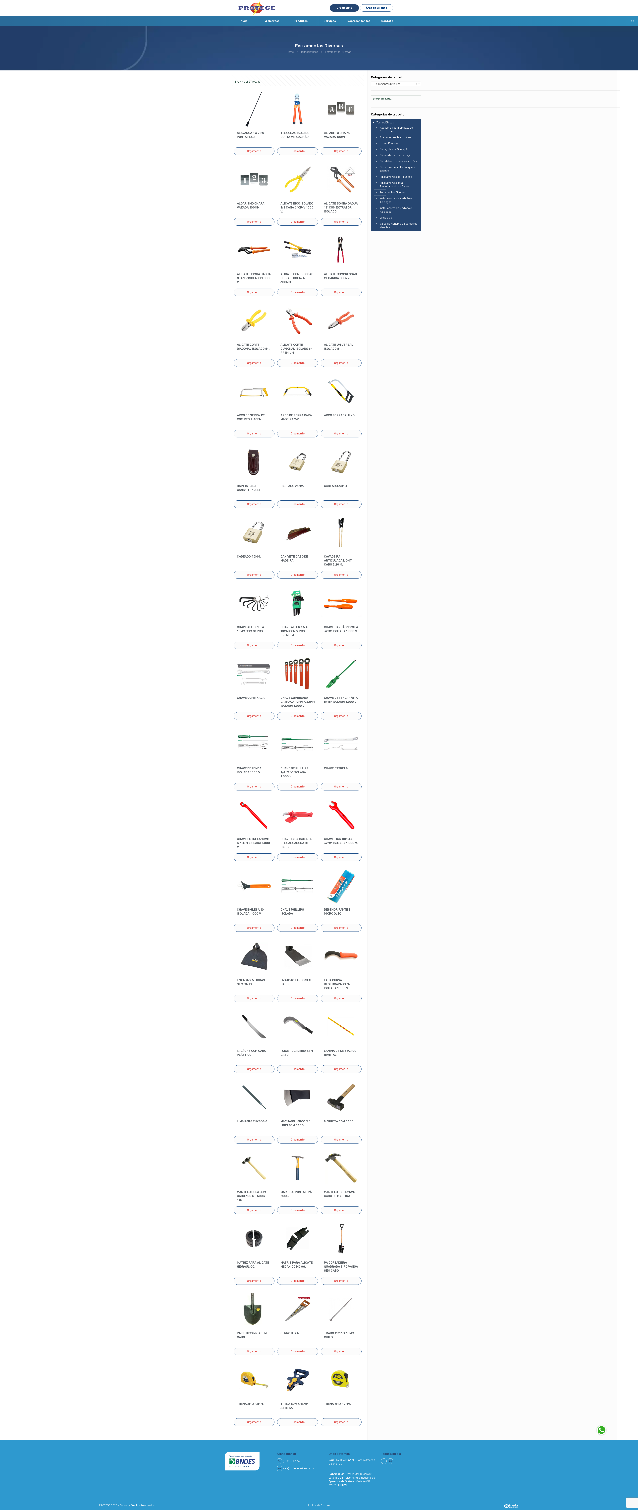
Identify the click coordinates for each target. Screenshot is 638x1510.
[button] (601, 1430)
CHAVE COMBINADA (251, 698)
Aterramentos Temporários (395, 137)
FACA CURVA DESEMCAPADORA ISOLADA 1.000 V (337, 984)
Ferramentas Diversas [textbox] (395, 84)
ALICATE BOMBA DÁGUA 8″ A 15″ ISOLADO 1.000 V (254, 278)
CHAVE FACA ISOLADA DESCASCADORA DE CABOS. (296, 843)
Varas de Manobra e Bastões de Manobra (398, 225)
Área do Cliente (376, 7)
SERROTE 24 (289, 1333)
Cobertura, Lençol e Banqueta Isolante (397, 169)
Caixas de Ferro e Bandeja (395, 155)
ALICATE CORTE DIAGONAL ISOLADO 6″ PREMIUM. (296, 349)
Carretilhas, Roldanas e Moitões (398, 161)
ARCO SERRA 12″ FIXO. (339, 415)
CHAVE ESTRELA (336, 768)
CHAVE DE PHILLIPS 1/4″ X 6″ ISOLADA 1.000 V (294, 772)
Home (290, 51)
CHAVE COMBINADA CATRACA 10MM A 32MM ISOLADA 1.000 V (297, 702)
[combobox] (396, 84)
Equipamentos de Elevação (396, 176)
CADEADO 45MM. (249, 556)
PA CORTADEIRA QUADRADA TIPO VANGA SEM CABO (341, 1266)
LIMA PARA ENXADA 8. (252, 1121)
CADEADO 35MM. (336, 486)
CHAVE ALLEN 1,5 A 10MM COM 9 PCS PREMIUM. (294, 631)
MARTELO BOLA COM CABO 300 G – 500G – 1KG (252, 1196)
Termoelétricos (309, 51)
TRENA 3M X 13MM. (250, 1404)
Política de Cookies (319, 1505)
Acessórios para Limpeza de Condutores (396, 129)
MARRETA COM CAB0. (339, 1121)
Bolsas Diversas (389, 143)
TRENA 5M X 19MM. (337, 1404)
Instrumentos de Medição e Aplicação (396, 200)
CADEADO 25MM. (292, 486)
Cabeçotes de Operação (394, 149)
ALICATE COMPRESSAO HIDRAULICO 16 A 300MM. (296, 278)
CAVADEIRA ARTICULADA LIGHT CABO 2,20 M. (338, 560)
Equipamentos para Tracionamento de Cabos (394, 184)
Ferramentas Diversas (393, 192)
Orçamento (344, 7)
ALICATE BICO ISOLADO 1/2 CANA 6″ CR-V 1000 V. (297, 207)
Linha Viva (386, 217)
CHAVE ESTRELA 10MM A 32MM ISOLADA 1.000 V (253, 843)
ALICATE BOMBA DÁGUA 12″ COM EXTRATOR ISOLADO (341, 207)
